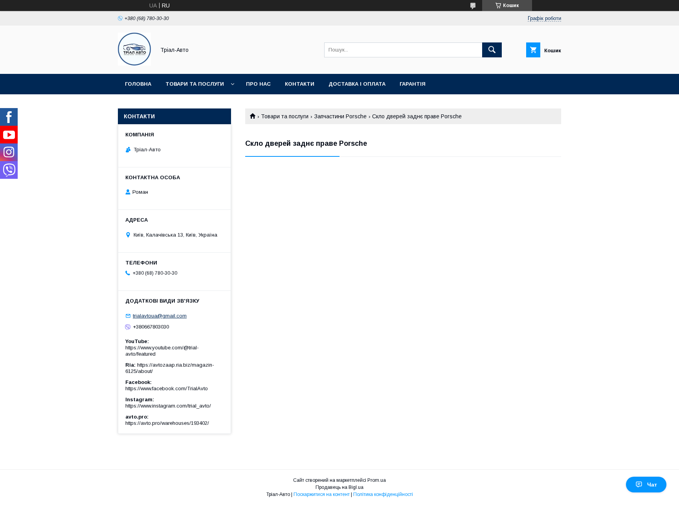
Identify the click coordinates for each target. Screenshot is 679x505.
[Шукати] (492, 49)
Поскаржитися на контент (322, 494)
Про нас (258, 84)
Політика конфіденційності (383, 494)
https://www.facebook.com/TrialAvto (166, 388)
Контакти (299, 84)
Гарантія (413, 84)
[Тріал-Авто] (134, 64)
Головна (138, 84)
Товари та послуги (194, 84)
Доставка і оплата (356, 84)
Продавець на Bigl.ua (339, 487)
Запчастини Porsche (340, 116)
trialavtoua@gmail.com (160, 316)
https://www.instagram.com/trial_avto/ (168, 406)
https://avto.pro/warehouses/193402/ (167, 423)
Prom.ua (376, 480)
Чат (652, 484)
